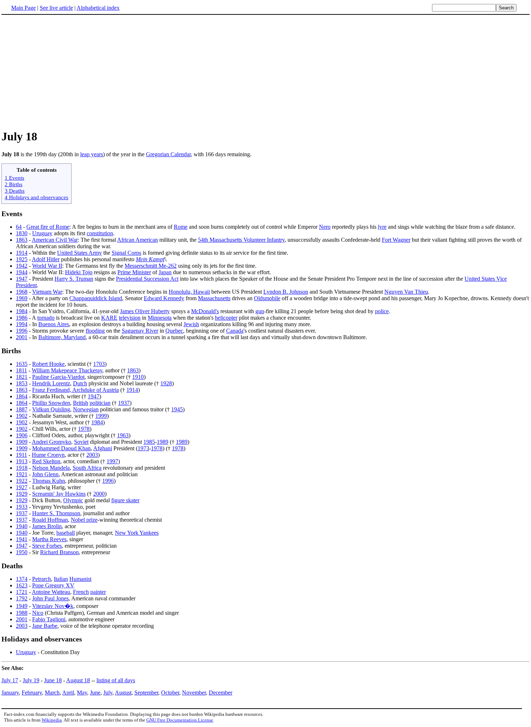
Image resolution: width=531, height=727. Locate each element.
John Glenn (45, 474)
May (82, 692)
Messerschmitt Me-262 (151, 266)
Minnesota (160, 318)
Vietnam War (47, 292)
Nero (325, 227)
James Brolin (47, 526)
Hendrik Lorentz (51, 383)
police (382, 311)
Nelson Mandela (51, 468)
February (32, 692)
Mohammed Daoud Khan (61, 448)
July (107, 692)
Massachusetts (214, 298)
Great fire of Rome (47, 227)
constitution (100, 233)
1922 (21, 481)
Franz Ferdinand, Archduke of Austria (75, 390)
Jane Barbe (44, 626)
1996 (21, 331)
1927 (21, 487)
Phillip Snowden (51, 403)
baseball (65, 533)
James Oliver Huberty (145, 311)
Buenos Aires (53, 324)
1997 (112, 461)
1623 (21, 585)
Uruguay (42, 233)
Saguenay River (140, 331)
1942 (21, 266)
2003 (92, 455)
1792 (21, 598)
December (220, 692)
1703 (99, 364)
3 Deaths (15, 191)
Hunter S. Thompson (56, 513)
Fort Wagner (396, 240)
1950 (21, 552)
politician (100, 403)
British (80, 403)
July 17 (9, 680)
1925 (21, 259)
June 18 (53, 680)
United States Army (79, 253)
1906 (21, 435)
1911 (21, 455)
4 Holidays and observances (36, 197)
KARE (109, 318)
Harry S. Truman (74, 279)
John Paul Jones (50, 598)
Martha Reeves (49, 539)
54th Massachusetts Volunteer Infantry (241, 240)
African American (137, 240)
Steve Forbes (47, 546)
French (81, 592)
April (68, 692)
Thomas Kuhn (48, 481)
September (146, 692)
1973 (143, 448)
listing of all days (115, 680)
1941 (21, 539)
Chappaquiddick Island (95, 298)
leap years (91, 154)
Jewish (191, 324)
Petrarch (41, 579)
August (123, 692)
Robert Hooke (48, 364)
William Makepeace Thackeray (67, 370)
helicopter (226, 318)
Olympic (73, 500)
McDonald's (205, 311)
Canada (234, 331)
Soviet (81, 442)
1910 (138, 377)
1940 (21, 526)
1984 (21, 311)
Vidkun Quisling (51, 409)
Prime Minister (134, 272)
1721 (21, 592)
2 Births (13, 184)
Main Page (23, 8)
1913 (21, 461)
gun (259, 311)
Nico (37, 613)
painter (98, 592)
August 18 (78, 680)
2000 (99, 494)
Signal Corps (126, 253)
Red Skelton (46, 461)
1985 (149, 442)
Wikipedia (52, 720)
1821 (21, 377)
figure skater (125, 500)
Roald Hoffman (50, 520)
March (52, 692)
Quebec (174, 331)
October (170, 692)
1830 (21, 233)
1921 (21, 474)
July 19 (31, 680)
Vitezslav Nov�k (52, 606)
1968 (21, 292)
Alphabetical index (98, 8)
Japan (165, 272)
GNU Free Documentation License (179, 720)
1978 (84, 429)
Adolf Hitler (46, 259)
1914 (21, 253)
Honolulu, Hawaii (189, 292)
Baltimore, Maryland (62, 337)
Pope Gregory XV (53, 585)
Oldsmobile (267, 298)
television (130, 318)
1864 (21, 396)
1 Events (14, 178)
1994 (21, 324)
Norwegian (86, 409)
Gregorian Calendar (168, 154)
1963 (123, 435)
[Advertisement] (265, 71)
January (10, 692)
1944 (21, 272)
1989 (162, 442)
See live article (56, 8)
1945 (177, 409)
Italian (61, 579)
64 (19, 227)
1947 (21, 279)
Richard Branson (59, 552)
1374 (21, 579)
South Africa (87, 468)
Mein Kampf (150, 259)
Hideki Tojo (78, 272)
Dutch (80, 383)
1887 (21, 409)
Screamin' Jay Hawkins (59, 494)
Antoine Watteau (51, 592)
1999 (101, 416)
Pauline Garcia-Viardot (58, 377)
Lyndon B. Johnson (285, 292)
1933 (21, 507)
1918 (21, 468)
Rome (180, 227)
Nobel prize (84, 520)
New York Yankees (137, 533)
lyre (382, 227)
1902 (21, 416)
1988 (21, 613)
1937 (124, 403)
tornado (46, 318)
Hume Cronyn (48, 455)
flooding (95, 331)
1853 (21, 383)
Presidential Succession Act (147, 279)
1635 (21, 364)
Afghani (102, 448)
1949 (21, 606)
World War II (47, 266)
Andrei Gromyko (51, 442)
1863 (21, 240)
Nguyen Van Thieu (406, 292)
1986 (21, 318)
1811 (21, 370)
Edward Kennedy (164, 298)
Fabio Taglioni (48, 619)
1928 (166, 383)
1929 (21, 494)
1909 (21, 442)
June (95, 692)
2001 (21, 337)
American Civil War (55, 240)
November (194, 692)
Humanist (80, 579)
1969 (21, 298)
